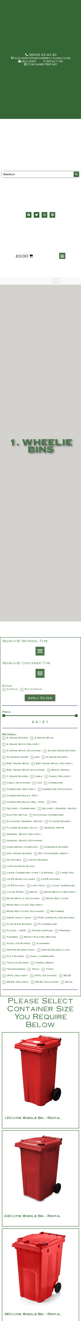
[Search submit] (76, 174)
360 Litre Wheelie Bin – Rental (32, 1314)
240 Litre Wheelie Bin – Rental (32, 1216)
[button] (62, 256)
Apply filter (40, 698)
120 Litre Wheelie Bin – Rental (32, 1118)
